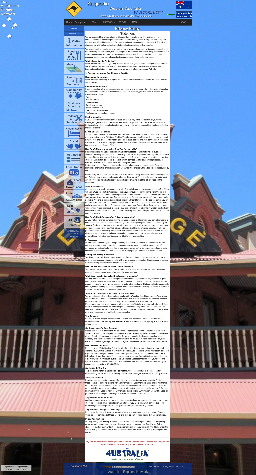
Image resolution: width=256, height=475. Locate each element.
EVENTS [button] (123, 22)
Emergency (81, 22)
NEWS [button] (184, 22)
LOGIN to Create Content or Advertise (74, 234)
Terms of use (153, 467)
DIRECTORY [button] (108, 22)
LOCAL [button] (94, 22)
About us (180, 467)
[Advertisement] (181, 66)
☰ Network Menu (74, 33)
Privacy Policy (167, 467)
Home (69, 22)
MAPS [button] (135, 22)
